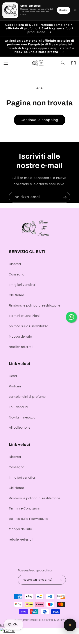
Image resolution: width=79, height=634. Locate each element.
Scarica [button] (63, 10)
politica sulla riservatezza (28, 326)
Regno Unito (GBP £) (37, 579)
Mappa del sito (20, 336)
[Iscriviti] (65, 197)
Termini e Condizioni (24, 316)
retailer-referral (21, 347)
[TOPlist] (7, 630)
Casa (13, 376)
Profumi (15, 386)
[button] (6, 63)
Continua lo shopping (39, 120)
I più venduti (18, 407)
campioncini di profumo (27, 396)
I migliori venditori (22, 284)
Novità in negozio (22, 417)
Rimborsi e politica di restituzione (34, 305)
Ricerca (15, 264)
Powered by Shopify (54, 620)
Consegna (17, 274)
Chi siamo (16, 295)
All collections (19, 427)
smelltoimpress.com (33, 620)
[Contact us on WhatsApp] (71, 317)
